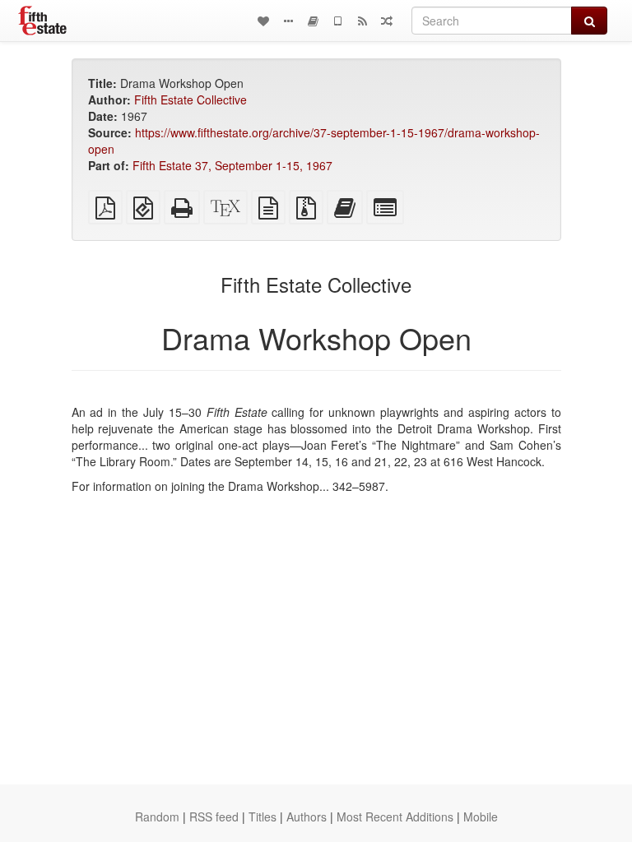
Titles (262, 816)
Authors (306, 816)
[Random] (386, 20)
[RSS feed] (362, 20)
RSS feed (214, 816)
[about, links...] (288, 20)
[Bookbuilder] (312, 20)
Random (157, 816)
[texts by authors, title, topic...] (263, 20)
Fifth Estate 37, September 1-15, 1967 (232, 165)
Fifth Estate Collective (190, 99)
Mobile (480, 816)
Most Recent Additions (395, 816)
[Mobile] (337, 20)
